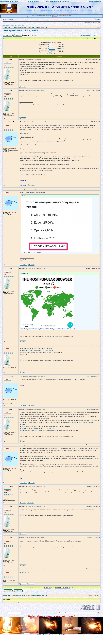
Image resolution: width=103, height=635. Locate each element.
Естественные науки (20, 27)
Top (4, 86)
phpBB (44, 634)
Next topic (97, 38)
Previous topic (90, 38)
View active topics (19, 25)
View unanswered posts (8, 25)
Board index (7, 27)
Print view (5, 38)
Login (5, 19)
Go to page (84, 35)
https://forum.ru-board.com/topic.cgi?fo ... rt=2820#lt (36, 350)
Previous (89, 35)
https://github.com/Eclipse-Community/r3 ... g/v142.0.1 (37, 428)
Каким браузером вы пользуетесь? (20, 30)
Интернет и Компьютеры (38, 27)
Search (98, 19)
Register (11, 19)
